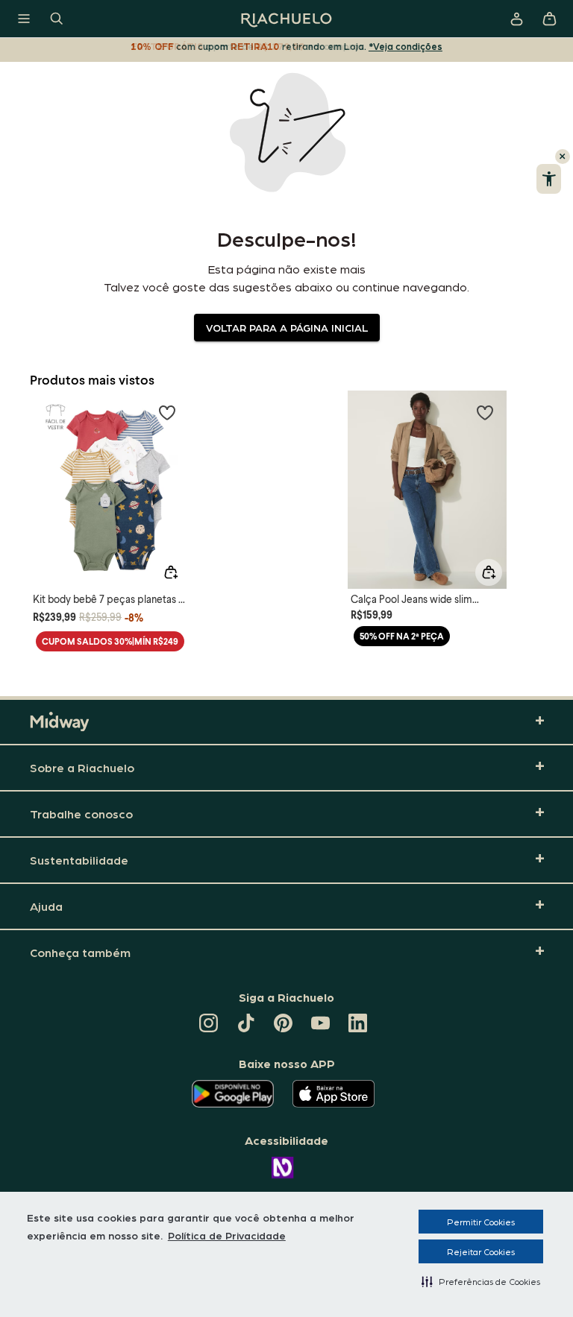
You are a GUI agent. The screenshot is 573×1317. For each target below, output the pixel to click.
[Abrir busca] (57, 19)
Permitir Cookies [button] (481, 1222)
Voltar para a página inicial (287, 327)
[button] (481, 1281)
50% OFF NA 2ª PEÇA (402, 636)
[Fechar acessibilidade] (562, 156)
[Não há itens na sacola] (549, 19)
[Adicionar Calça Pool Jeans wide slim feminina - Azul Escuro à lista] (485, 412)
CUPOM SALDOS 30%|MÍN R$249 (110, 641)
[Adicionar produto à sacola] (171, 572)
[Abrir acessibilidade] (548, 179)
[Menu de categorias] (24, 19)
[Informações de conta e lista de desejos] (516, 19)
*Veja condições (405, 46)
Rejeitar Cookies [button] (481, 1251)
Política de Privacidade (227, 1235)
